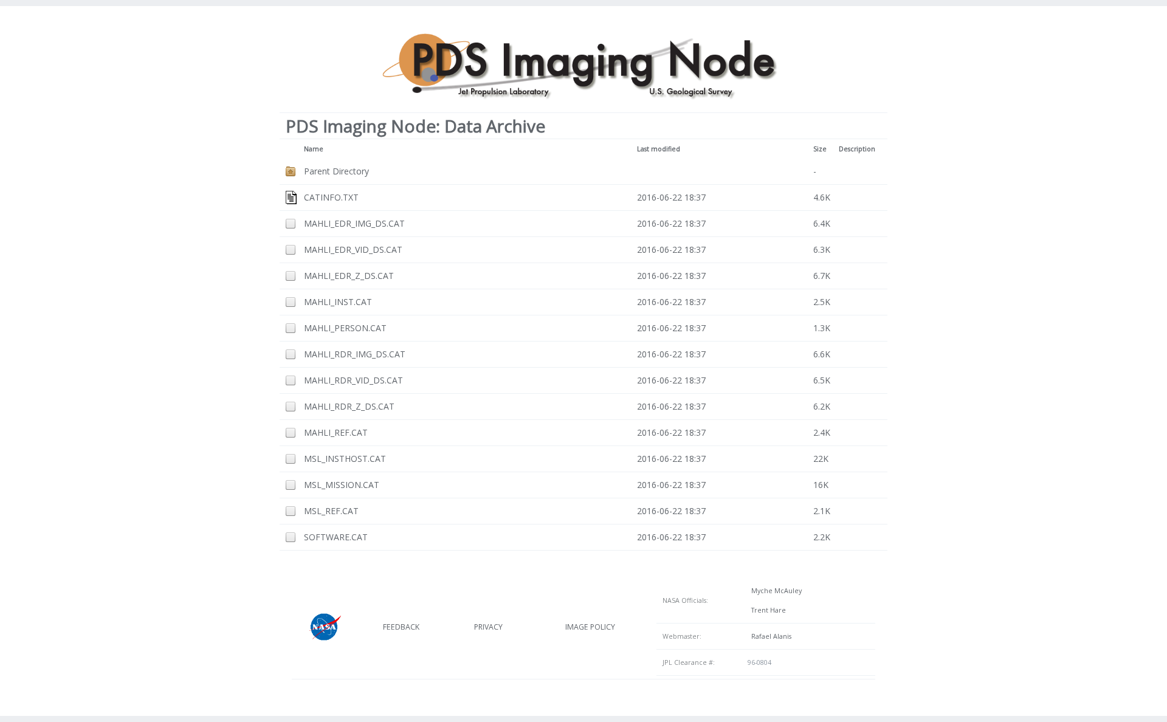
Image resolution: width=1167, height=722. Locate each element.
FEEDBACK (401, 627)
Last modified (658, 149)
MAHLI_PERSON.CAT (345, 328)
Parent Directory (336, 171)
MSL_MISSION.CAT (341, 484)
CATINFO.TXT (331, 197)
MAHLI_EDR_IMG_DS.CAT (354, 223)
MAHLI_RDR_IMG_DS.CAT (354, 354)
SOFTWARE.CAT (336, 537)
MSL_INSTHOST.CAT (345, 458)
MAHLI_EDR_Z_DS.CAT (349, 275)
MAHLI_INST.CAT (338, 302)
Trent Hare (767, 610)
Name (313, 149)
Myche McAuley (775, 590)
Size (820, 149)
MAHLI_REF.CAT (336, 432)
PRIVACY (488, 627)
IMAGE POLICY (590, 627)
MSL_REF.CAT (331, 511)
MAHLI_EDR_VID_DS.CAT (353, 249)
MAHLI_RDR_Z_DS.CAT (349, 406)
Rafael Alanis (769, 636)
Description (857, 149)
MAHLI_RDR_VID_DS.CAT (353, 380)
